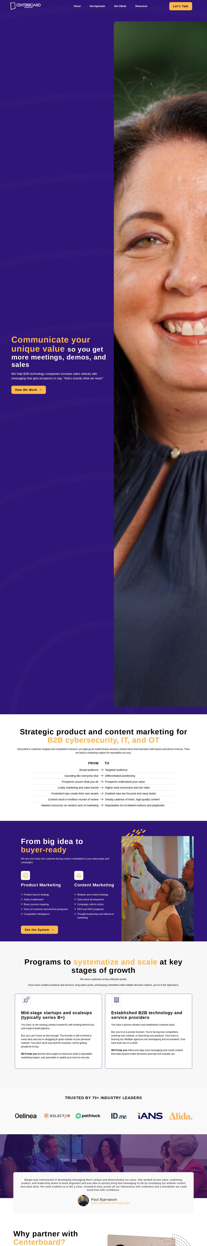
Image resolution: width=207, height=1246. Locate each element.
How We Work (26, 389)
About (77, 6)
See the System (37, 929)
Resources (141, 6)
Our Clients (120, 6)
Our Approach (97, 6)
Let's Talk (180, 6)
